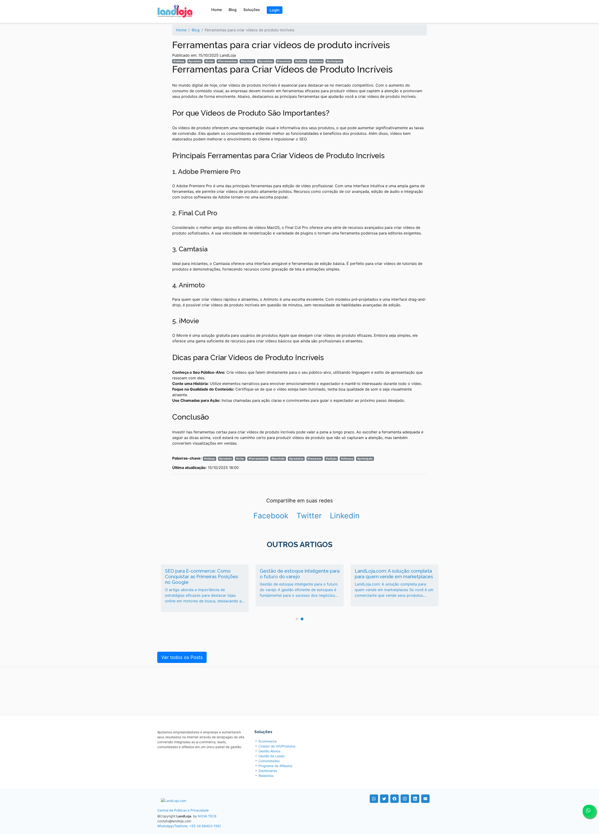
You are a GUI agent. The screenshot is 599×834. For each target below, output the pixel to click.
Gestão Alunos (269, 751)
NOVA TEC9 (207, 816)
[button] (297, 619)
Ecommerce (268, 741)
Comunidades (269, 761)
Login (275, 10)
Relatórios (266, 776)
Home (216, 9)
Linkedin (345, 515)
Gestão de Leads (272, 756)
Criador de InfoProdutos (277, 746)
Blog (233, 9)
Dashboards (268, 771)
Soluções (251, 9)
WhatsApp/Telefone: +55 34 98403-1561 (189, 826)
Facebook (270, 515)
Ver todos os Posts (182, 657)
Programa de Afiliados (275, 766)
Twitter (309, 515)
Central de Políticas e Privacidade (183, 810)
